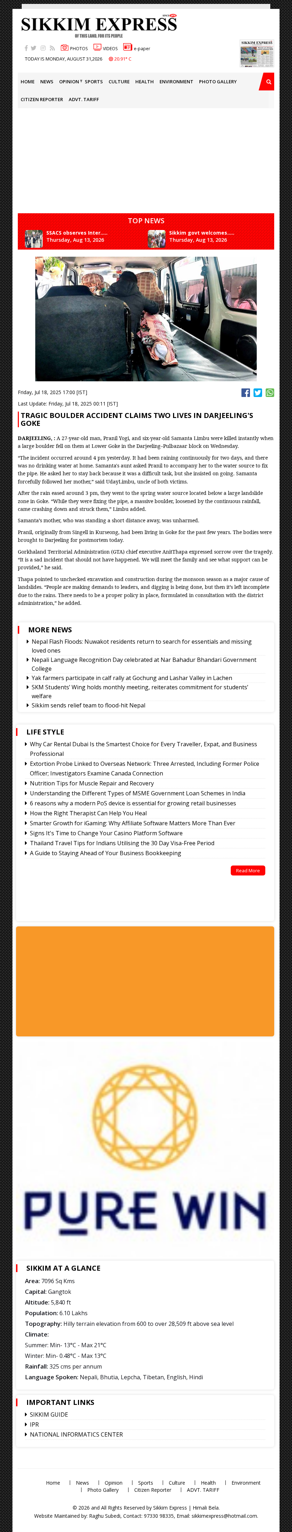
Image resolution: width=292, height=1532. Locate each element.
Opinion (69, 81)
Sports (94, 81)
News (46, 81)
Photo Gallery (218, 81)
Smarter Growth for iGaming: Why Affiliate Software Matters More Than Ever (132, 823)
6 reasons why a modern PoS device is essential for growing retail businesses (133, 803)
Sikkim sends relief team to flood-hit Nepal (88, 705)
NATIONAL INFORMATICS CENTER (76, 1434)
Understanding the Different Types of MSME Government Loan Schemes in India (137, 793)
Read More (248, 870)
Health (144, 81)
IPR (34, 1424)
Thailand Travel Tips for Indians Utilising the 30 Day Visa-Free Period (122, 843)
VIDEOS (110, 49)
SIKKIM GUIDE (49, 1414)
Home (28, 81)
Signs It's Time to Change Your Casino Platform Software (106, 833)
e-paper (142, 49)
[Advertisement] (81, 980)
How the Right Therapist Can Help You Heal (88, 813)
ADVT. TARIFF (84, 99)
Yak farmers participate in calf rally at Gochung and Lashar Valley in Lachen (132, 678)
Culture (119, 81)
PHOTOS (79, 49)
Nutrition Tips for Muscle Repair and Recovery (92, 783)
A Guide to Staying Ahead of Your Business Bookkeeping (105, 853)
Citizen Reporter (42, 99)
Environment (176, 81)
